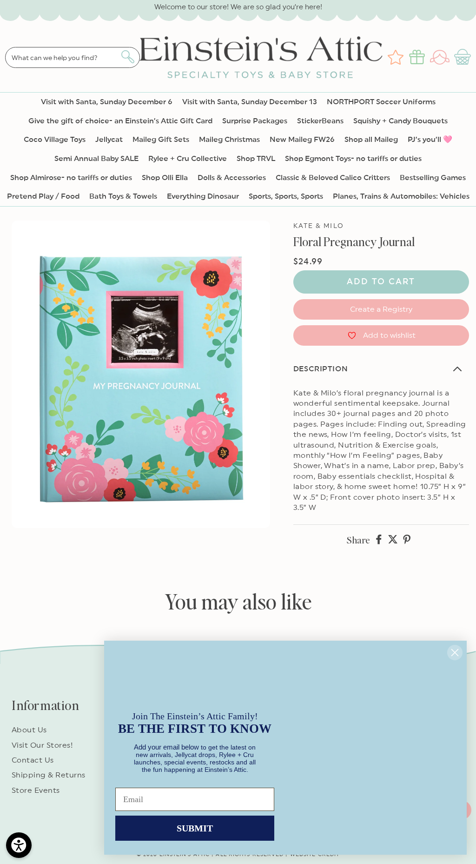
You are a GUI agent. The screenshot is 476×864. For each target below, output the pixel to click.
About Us (29, 730)
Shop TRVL (256, 158)
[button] (463, 57)
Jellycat (109, 139)
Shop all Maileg (371, 139)
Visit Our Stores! (42, 745)
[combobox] (72, 57)
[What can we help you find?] (127, 56)
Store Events (36, 790)
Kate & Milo (318, 226)
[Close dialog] (455, 652)
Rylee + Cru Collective (187, 158)
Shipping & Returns (49, 775)
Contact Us (33, 760)
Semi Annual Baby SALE (96, 158)
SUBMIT (195, 828)
